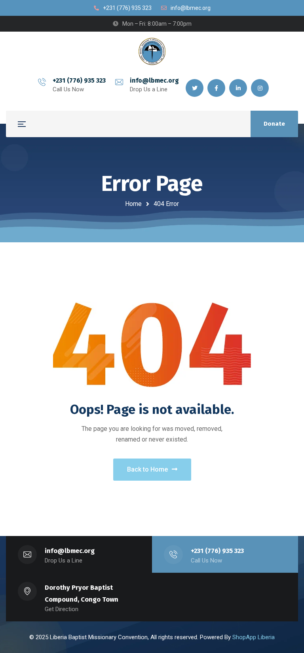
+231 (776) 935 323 (79, 80)
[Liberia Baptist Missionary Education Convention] (152, 51)
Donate (274, 123)
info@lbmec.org (154, 80)
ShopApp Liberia (253, 637)
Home (133, 204)
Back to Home (147, 469)
